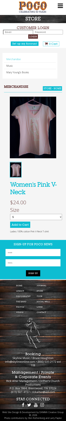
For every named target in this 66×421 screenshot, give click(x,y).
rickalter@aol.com (43, 392)
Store (40, 291)
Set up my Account (24, 43)
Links (40, 307)
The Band (21, 301)
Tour (39, 296)
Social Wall (43, 301)
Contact (41, 312)
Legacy (20, 291)
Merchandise (13, 59)
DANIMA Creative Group (51, 412)
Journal (42, 285)
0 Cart (53, 43)
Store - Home (52, 88)
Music (9, 65)
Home (19, 285)
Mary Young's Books (17, 72)
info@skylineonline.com (20, 362)
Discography (23, 296)
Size (14, 210)
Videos (19, 312)
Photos (20, 307)
